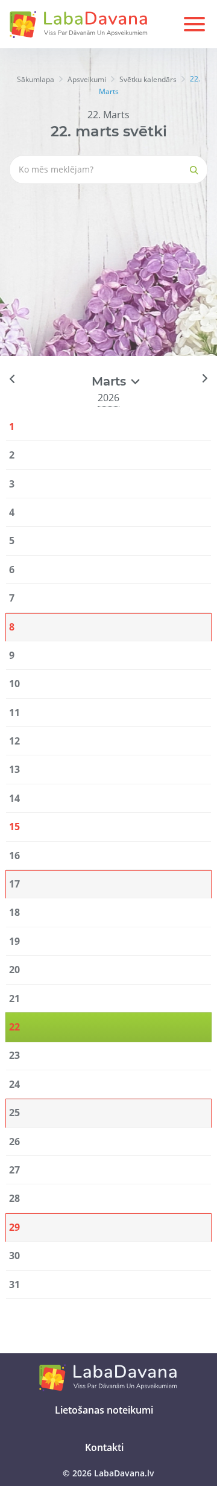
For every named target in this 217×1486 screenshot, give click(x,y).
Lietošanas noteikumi (104, 1410)
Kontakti (104, 1447)
